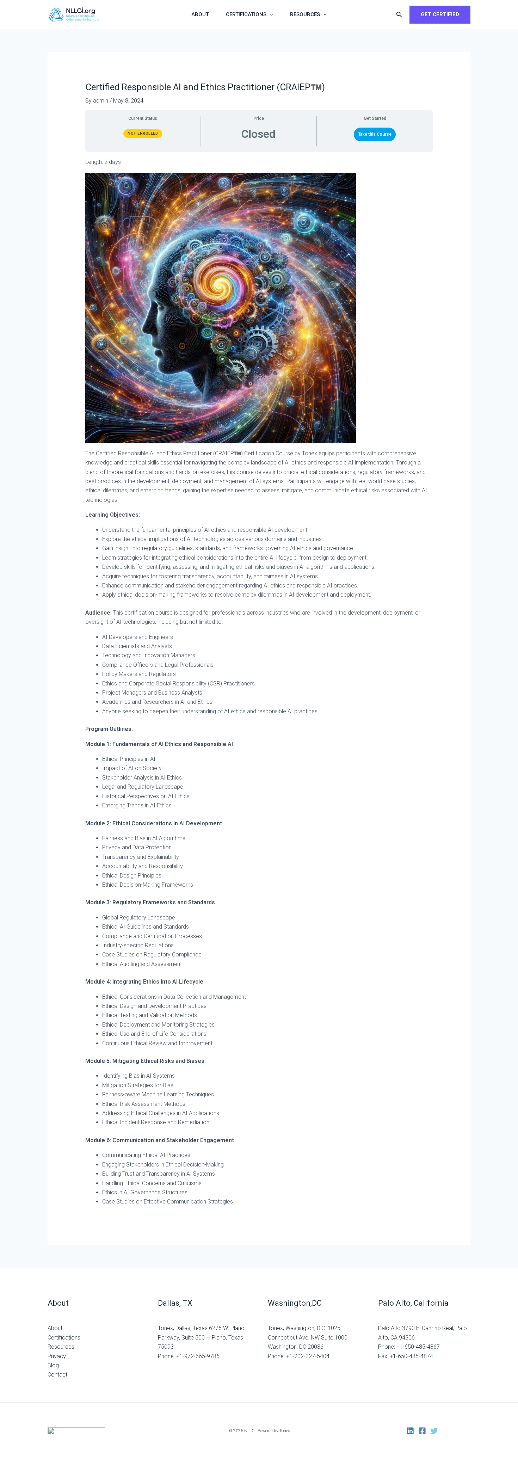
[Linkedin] (410, 1431)
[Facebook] (422, 1431)
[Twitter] (434, 1431)
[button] (269, 14)
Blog (53, 1365)
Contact (57, 1374)
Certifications (246, 14)
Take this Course (374, 134)
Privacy (57, 1356)
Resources (305, 14)
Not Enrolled (143, 133)
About (200, 14)
